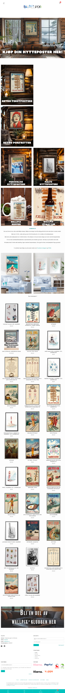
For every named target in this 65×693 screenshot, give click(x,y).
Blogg (47, 679)
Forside (36, 652)
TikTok (49, 248)
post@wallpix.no (7, 641)
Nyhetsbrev (42, 679)
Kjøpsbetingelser (23, 679)
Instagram (44, 248)
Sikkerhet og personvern (34, 679)
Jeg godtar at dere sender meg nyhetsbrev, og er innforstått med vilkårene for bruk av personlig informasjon (16, 668)
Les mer (30, 673)
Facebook (39, 248)
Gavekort (36, 656)
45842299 (6, 639)
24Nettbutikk (34, 687)
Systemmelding (37, 655)
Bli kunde (36, 654)
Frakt (17, 679)
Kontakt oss (37, 658)
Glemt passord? (61, 645)
